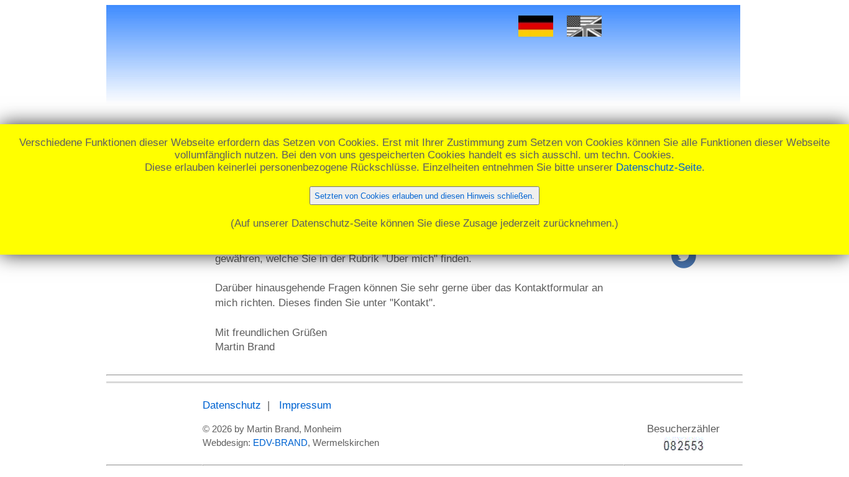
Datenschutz (232, 405)
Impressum (305, 405)
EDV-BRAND (280, 442)
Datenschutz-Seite (659, 167)
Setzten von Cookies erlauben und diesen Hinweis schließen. (424, 196)
